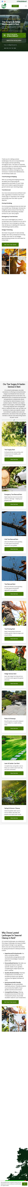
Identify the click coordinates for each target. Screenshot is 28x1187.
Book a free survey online (14, 40)
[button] (26, 6)
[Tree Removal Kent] (14, 577)
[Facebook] (2, 1)
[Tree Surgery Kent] (14, 443)
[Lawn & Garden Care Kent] (14, 756)
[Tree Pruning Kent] (14, 622)
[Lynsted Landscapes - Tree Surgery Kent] (3, 6)
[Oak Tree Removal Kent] (14, 532)
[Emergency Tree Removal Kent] (14, 487)
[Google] (5, 1)
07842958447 (22, 1)
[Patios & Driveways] (14, 712)
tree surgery (10, 405)
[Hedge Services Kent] (14, 667)
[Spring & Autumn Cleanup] (14, 801)
